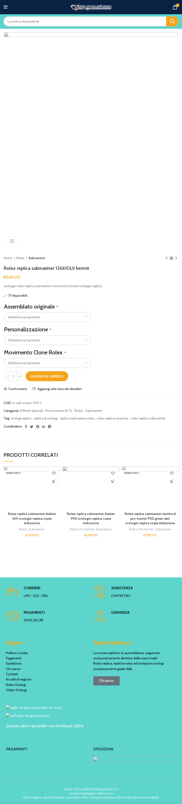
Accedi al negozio (19, 679)
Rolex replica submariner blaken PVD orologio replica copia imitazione (91, 518)
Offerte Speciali (31, 411)
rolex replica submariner (148, 418)
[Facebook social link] (25, 426)
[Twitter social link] (31, 426)
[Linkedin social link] (43, 426)
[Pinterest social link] (38, 426)
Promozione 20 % (58, 411)
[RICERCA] (172, 21)
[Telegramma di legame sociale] (49, 426)
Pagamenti (14, 658)
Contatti (12, 674)
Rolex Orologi (16, 685)
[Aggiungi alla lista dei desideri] (54, 473)
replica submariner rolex (77, 418)
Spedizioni (14, 663)
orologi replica (21, 418)
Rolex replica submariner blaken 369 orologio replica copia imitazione (32, 518)
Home (8, 258)
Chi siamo (13, 669)
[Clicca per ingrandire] (12, 241)
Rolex (20, 258)
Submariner (36, 258)
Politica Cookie (17, 653)
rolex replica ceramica (112, 418)
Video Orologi (16, 690)
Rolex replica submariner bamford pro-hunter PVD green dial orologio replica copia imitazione (150, 518)
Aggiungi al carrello (47, 376)
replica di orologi (46, 418)
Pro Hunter (86, 529)
